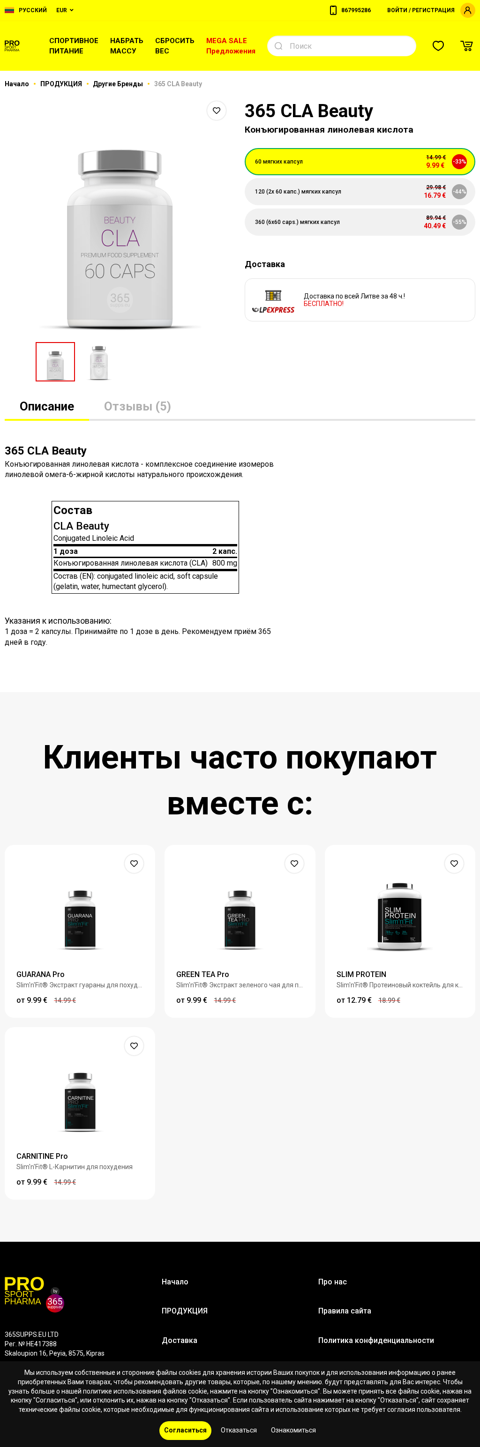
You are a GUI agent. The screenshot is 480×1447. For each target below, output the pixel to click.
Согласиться (185, 1430)
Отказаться (239, 1430)
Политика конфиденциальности (376, 1340)
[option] (120, 215)
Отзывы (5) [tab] (137, 406)
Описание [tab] (47, 406)
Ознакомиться (293, 1430)
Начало (17, 84)
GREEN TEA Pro (202, 974)
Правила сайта (344, 1310)
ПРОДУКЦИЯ (61, 84)
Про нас (332, 1281)
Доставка (179, 1340)
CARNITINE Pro (42, 1156)
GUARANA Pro (40, 974)
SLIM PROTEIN (361, 974)
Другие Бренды (118, 84)
